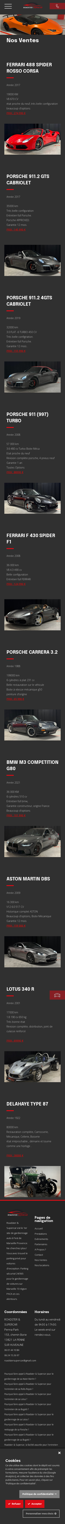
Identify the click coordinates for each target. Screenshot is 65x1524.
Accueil (39, 1228)
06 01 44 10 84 (11, 1350)
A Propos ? (40, 1249)
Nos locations (42, 1265)
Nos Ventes (41, 1260)
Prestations (41, 1233)
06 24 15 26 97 (11, 1355)
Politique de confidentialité (38, 1494)
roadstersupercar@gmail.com (20, 1360)
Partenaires (41, 1244)
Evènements (41, 1239)
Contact (39, 1254)
